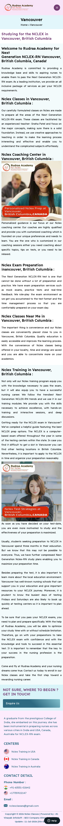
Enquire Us (12, 703)
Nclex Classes (31, 814)
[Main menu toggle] (57, 8)
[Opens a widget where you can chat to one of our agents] (52, 821)
